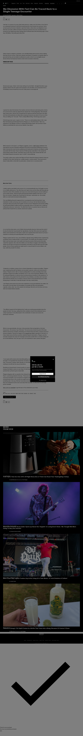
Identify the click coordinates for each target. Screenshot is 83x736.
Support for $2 (43, 373)
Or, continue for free (42, 380)
